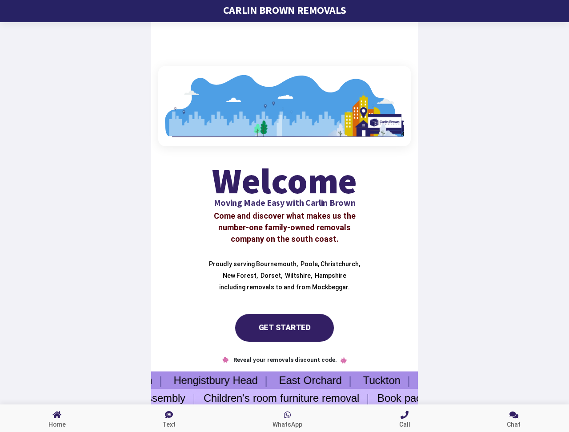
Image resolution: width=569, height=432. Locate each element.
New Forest (238, 275)
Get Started (285, 327)
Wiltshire (297, 275)
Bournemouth (276, 263)
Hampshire (329, 275)
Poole (308, 263)
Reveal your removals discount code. (284, 359)
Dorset (270, 275)
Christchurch (339, 263)
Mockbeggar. (331, 286)
